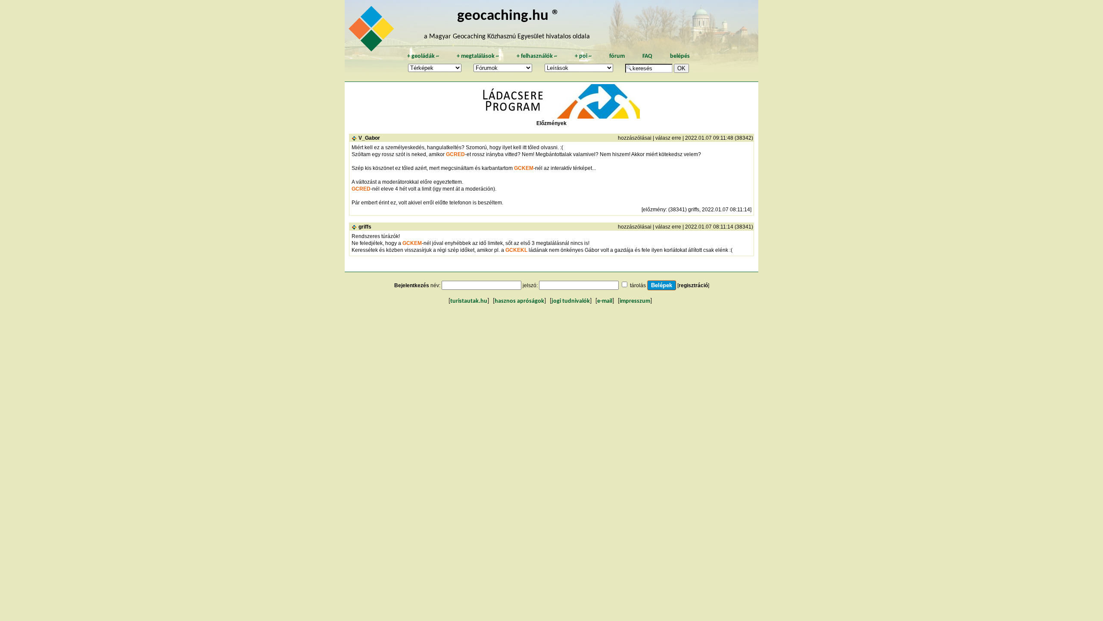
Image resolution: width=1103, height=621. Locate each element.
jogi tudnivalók (571, 301)
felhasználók (537, 56)
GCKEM (523, 168)
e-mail (604, 301)
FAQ (647, 56)
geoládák (423, 56)
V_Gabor (369, 138)
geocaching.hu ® (508, 16)
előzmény (654, 210)
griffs (364, 227)
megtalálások (478, 56)
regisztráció (693, 285)
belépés (680, 56)
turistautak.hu (468, 301)
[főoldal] (373, 31)
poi (583, 56)
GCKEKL (516, 250)
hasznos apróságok (519, 301)
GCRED (455, 154)
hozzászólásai (634, 138)
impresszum (635, 301)
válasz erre (668, 138)
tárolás (638, 285)
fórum (617, 56)
